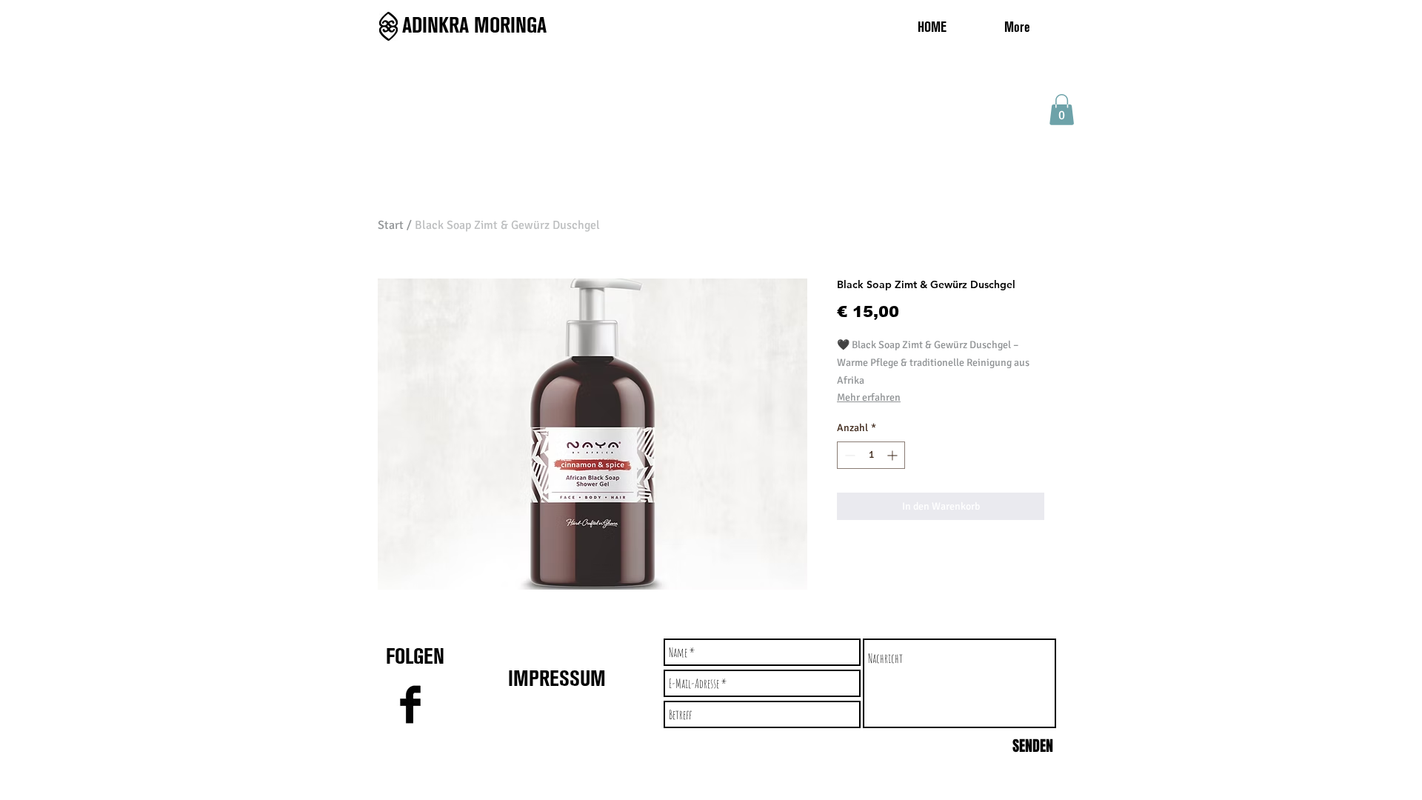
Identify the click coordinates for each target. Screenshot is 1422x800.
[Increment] (893, 455)
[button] (1062, 109)
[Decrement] (848, 455)
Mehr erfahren (869, 397)
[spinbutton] (871, 455)
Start (391, 225)
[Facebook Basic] (410, 704)
